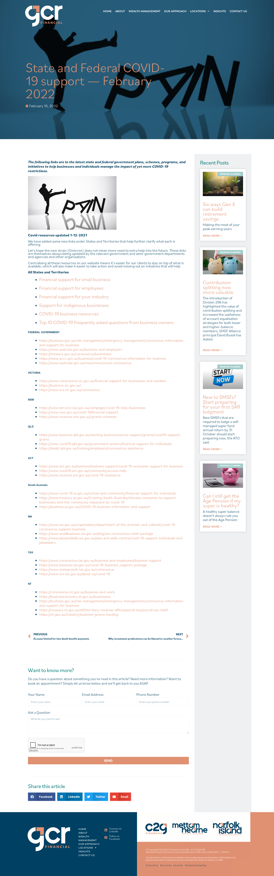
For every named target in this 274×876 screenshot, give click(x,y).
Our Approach (175, 11)
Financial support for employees (71, 288)
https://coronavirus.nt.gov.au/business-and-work (77, 592)
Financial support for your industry (74, 296)
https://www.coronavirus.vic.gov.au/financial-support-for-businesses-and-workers (102, 380)
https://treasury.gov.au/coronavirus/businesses (75, 353)
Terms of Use (166, 865)
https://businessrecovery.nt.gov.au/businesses (74, 596)
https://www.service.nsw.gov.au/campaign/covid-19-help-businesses (92, 407)
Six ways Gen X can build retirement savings (219, 211)
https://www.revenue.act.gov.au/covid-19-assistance (79, 475)
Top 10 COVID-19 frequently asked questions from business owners (106, 322)
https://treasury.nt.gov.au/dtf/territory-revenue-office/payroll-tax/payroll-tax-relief (103, 609)
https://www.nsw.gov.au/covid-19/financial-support (78, 412)
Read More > (212, 235)
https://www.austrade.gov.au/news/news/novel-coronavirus (85, 362)
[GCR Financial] (43, 16)
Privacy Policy (152, 865)
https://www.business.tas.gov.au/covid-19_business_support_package (93, 564)
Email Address (92, 694)
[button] (41, 797)
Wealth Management (144, 11)
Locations (198, 11)
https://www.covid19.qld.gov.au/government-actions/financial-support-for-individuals (105, 443)
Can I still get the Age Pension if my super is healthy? (222, 500)
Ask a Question (39, 712)
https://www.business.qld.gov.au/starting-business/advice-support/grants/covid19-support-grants (110, 437)
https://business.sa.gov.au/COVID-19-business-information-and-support (94, 506)
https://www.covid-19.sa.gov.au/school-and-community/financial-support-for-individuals (107, 493)
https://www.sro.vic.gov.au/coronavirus (69, 389)
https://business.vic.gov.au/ (60, 385)
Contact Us (238, 11)
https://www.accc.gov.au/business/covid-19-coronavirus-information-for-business (102, 358)
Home (107, 11)
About (120, 11)
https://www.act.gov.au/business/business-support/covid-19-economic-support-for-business (111, 466)
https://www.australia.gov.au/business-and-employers (80, 349)
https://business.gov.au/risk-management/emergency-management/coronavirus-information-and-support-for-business (112, 342)
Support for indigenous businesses (74, 305)
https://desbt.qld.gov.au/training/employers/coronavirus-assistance (91, 448)
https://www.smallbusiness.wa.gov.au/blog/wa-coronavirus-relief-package (96, 533)
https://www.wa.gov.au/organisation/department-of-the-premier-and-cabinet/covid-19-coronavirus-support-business (107, 526)
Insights (219, 11)
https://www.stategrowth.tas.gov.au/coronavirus (76, 569)
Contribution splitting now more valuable (218, 287)
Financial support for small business (75, 279)
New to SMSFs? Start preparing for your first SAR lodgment (221, 404)
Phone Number (148, 694)
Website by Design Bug (195, 865)
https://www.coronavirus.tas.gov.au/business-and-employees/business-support (100, 560)
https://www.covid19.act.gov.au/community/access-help (82, 470)
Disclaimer (178, 865)
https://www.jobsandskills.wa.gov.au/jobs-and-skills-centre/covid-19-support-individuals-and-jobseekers (111, 540)
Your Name (36, 694)
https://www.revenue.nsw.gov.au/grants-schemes (77, 416)
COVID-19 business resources (69, 313)
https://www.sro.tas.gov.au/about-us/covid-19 (74, 573)
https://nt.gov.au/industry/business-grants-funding (78, 614)
